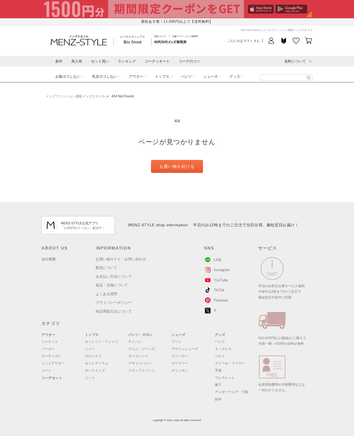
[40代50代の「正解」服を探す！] (308, 78)
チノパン (135, 342)
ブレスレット (225, 378)
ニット (90, 378)
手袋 (218, 370)
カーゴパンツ (138, 356)
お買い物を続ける (177, 166)
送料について (295, 61)
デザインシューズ (184, 349)
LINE (218, 260)
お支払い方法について (114, 276)
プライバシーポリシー (114, 302)
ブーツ (176, 342)
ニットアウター (53, 363)
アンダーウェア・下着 (231, 392)
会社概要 (48, 259)
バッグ (220, 342)
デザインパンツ (140, 363)
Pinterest (221, 300)
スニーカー (179, 356)
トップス (162, 76)
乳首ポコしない (104, 76)
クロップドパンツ (141, 370)
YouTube (221, 280)
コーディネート (157, 61)
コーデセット (52, 378)
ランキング (127, 61)
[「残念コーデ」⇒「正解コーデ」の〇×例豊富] (170, 41)
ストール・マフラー (230, 363)
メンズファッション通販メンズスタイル (75, 96)
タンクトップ (95, 370)
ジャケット (49, 342)
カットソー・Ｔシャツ (101, 342)
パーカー (48, 349)
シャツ (90, 349)
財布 (218, 399)
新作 (59, 61)
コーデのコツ (189, 61)
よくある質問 (106, 294)
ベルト (220, 356)
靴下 (218, 385)
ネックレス (223, 349)
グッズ (234, 76)
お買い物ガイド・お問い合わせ (121, 259)
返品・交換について (112, 285)
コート (46, 370)
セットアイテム (96, 363)
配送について (106, 268)
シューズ (210, 76)
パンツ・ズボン (140, 335)
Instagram (222, 270)
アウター (136, 76)
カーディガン (51, 356)
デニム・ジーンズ (141, 349)
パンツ (186, 76)
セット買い (100, 61)
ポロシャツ (93, 356)
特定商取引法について (114, 311)
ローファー (179, 363)
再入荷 (76, 61)
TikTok (219, 290)
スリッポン (179, 370)
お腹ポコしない (67, 76)
